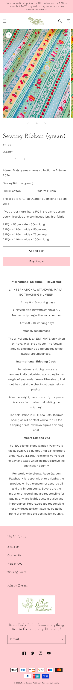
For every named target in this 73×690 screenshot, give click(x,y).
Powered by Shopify (50, 683)
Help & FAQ (14, 563)
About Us (13, 547)
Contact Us (14, 555)
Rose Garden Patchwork (31, 683)
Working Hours (16, 572)
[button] (5, 21)
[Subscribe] (61, 639)
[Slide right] (45, 123)
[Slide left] (28, 123)
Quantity (8, 152)
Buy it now (36, 261)
